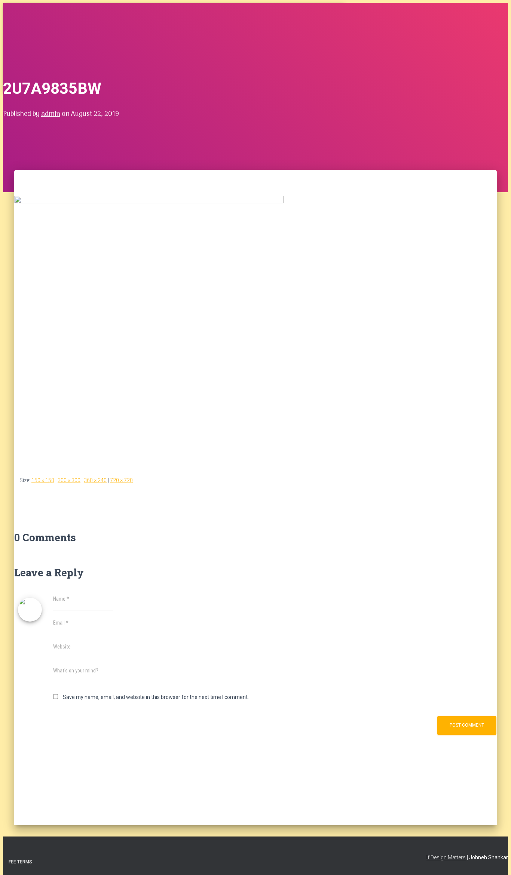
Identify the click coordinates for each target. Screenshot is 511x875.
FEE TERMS (20, 862)
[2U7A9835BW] (149, 201)
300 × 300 (69, 480)
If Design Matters (446, 857)
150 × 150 (42, 480)
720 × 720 (121, 480)
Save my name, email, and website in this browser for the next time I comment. (156, 697)
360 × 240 (95, 480)
